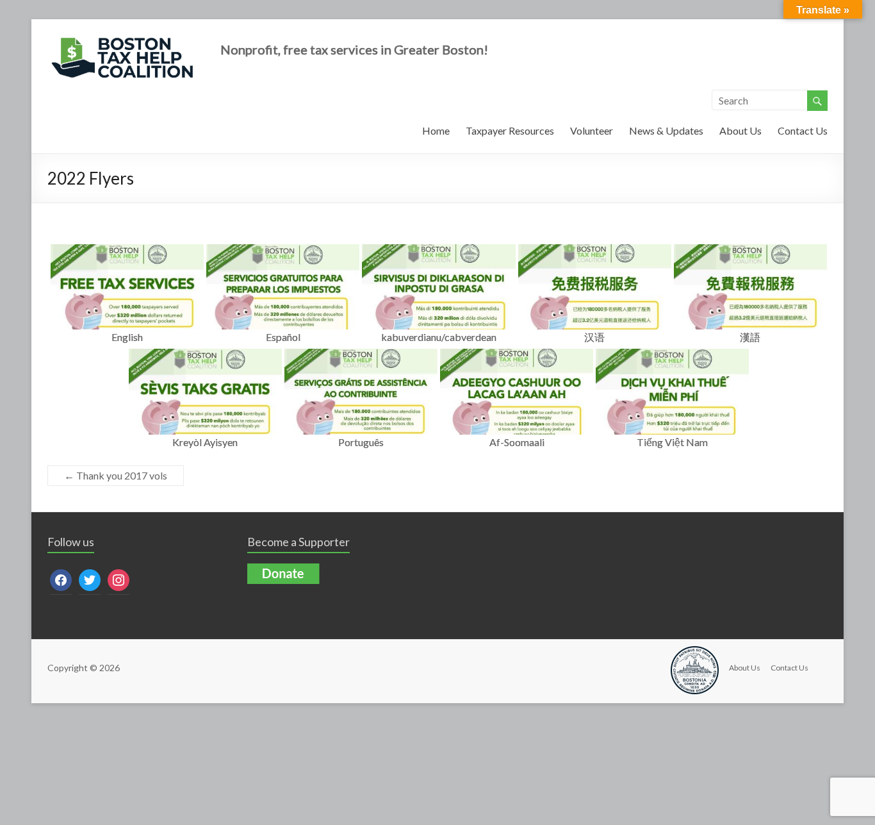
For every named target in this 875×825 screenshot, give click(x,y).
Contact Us (803, 130)
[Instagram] (118, 579)
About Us (740, 130)
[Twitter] (90, 579)
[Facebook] (61, 579)
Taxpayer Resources (510, 130)
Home (436, 130)
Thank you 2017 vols (115, 475)
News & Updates (666, 130)
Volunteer (591, 130)
